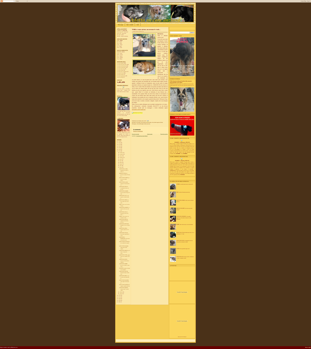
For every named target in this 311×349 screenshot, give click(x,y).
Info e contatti (130, 25)
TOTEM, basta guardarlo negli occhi (182, 248)
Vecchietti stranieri (120, 74)
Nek (117, 46)
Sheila (118, 54)
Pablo (118, 47)
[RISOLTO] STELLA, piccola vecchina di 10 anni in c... (124, 175)
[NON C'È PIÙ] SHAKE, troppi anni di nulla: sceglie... (124, 247)
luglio (120, 160)
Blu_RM (118, 36)
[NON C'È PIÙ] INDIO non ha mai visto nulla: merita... (124, 179)
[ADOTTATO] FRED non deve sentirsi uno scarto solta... (124, 201)
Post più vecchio (164, 134)
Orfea (118, 40)
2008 (119, 301)
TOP (310, 347)
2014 (119, 149)
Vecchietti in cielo (120, 73)
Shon (118, 43)
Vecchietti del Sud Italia (121, 67)
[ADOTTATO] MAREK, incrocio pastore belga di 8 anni (124, 192)
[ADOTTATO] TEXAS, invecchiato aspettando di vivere (124, 234)
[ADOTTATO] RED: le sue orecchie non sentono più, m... (124, 277)
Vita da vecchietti (120, 77)
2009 (119, 300)
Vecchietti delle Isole (121, 68)
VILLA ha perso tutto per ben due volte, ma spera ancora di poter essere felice (181, 81)
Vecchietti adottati (120, 63)
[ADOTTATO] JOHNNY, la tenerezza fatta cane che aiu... (124, 209)
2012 (119, 295)
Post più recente (135, 134)
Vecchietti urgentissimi (121, 75)
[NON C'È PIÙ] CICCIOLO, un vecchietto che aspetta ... (124, 243)
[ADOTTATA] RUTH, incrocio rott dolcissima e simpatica (124, 261)
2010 (119, 298)
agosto (120, 159)
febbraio (121, 292)
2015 (119, 147)
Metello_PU (119, 33)
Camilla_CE (119, 30)
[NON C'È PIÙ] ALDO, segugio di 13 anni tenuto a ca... (124, 184)
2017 (119, 144)
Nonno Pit (119, 51)
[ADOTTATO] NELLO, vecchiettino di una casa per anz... (124, 188)
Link (138, 25)
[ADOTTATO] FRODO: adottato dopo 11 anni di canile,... (124, 289)
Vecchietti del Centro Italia (122, 64)
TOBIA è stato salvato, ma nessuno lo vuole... (146, 29)
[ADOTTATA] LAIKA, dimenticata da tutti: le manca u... (123, 170)
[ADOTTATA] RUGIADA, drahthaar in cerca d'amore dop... (124, 225)
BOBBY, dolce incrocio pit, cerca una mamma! (184, 224)
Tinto (118, 58)
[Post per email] (147, 120)
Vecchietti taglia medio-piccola (143, 123)
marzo (120, 167)
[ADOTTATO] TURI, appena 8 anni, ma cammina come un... (124, 256)
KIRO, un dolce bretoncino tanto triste (183, 192)
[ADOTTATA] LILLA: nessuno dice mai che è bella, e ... (123, 213)
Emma (118, 44)
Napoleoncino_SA (120, 31)
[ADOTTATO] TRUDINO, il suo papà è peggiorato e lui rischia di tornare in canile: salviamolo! (184, 218)
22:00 (145, 120)
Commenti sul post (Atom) (142, 136)
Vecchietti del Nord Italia (121, 66)
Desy (118, 56)
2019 (119, 141)
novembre (121, 154)
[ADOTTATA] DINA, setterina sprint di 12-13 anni (124, 230)
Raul (118, 41)
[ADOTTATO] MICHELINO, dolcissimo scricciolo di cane (124, 239)
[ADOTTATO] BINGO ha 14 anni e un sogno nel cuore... (124, 252)
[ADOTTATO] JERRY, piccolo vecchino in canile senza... (124, 265)
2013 (119, 150)
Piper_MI (118, 34)
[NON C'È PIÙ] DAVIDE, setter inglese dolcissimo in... (124, 282)
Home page (120, 25)
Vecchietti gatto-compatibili (122, 71)
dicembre (121, 152)
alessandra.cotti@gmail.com (138, 109)
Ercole (118, 57)
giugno (120, 162)
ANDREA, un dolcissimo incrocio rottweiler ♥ (184, 184)
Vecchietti (138, 122)
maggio (120, 164)
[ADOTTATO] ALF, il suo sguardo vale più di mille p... (124, 197)
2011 (119, 297)
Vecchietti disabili (120, 70)
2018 (119, 142)
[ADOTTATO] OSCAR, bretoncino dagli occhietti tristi (124, 273)
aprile (120, 165)
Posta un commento (138, 131)
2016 (119, 146)
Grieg (118, 53)
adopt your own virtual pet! (182, 336)
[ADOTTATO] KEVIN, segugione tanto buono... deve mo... (124, 221)
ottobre (120, 155)
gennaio (120, 293)
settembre (121, 157)
